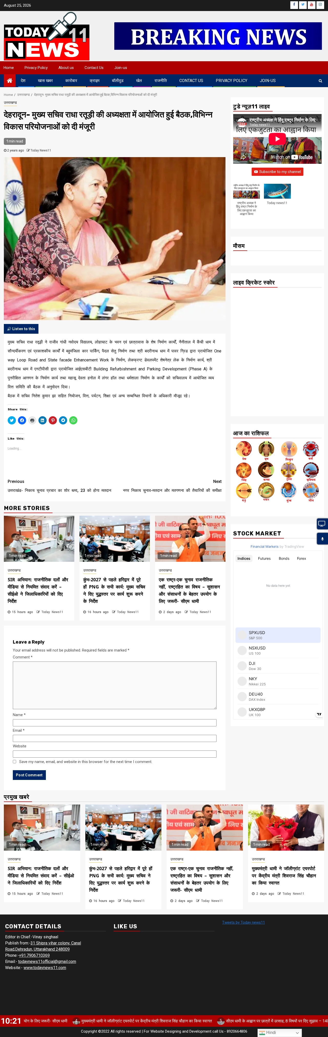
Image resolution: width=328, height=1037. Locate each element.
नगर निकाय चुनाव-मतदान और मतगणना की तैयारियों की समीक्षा (172, 486)
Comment (23, 657)
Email (19, 730)
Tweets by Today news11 (243, 922)
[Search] (320, 81)
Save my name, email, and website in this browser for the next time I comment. (85, 761)
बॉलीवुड (118, 80)
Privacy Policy (36, 67)
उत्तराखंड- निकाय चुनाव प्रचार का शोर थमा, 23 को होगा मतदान (59, 486)
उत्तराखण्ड (10, 102)
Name (19, 715)
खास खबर (45, 80)
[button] (246, 202)
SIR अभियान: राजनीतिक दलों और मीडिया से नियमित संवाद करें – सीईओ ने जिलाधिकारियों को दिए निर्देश (41, 875)
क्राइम (94, 80)
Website (19, 746)
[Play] (322, 539)
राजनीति (161, 80)
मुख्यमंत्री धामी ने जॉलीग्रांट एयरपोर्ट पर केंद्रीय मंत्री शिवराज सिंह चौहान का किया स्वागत (284, 875)
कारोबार (71, 80)
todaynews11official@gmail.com (47, 961)
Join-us (120, 67)
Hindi (270, 1032)
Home (9, 67)
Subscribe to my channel (280, 171)
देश (23, 80)
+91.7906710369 (34, 955)
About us (66, 67)
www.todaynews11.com (45, 967)
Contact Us (94, 67)
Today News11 (40, 150)
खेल (139, 80)
